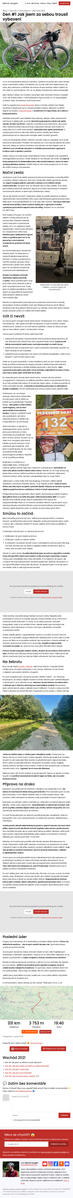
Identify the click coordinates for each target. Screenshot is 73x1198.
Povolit (28, 591)
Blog (5, 10)
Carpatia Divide (25, 111)
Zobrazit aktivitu (31, 1032)
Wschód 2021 (38, 10)
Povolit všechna (41, 591)
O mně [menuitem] (27, 3)
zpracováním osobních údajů (53, 1152)
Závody (13, 10)
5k (44, 1163)
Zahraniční (24, 10)
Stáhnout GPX (45, 1032)
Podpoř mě (64, 3)
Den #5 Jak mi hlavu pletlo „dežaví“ (20, 1076)
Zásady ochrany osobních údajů (51, 597)
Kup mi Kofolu (21, 1048)
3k (50, 1163)
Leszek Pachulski (27, 105)
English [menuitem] (54, 3)
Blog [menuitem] (48, 3)
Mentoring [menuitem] (35, 3)
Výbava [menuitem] (43, 3)
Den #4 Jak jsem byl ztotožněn (18, 1073)
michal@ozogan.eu (23, 1091)
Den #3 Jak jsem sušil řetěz (17, 1069)
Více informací (36, 1043)
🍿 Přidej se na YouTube (53, 1048)
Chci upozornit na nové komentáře (27, 1120)
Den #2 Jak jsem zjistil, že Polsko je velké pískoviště (27, 1066)
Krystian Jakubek (25, 666)
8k (56, 1163)
